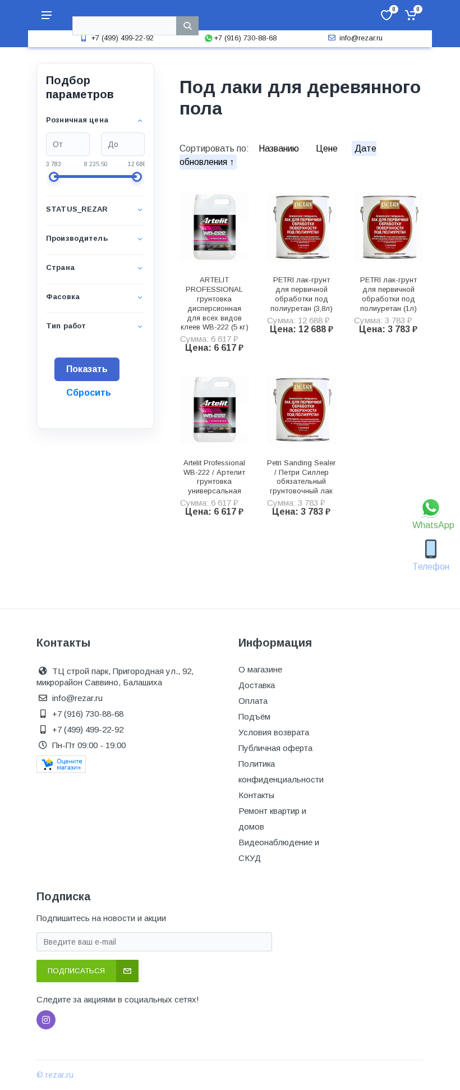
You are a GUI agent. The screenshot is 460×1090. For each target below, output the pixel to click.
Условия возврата (273, 732)
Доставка (256, 685)
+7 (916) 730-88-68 (245, 38)
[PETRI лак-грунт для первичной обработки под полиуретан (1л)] (388, 227)
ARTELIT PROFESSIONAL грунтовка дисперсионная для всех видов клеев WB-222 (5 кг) (215, 303)
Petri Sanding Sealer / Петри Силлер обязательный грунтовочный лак (301, 477)
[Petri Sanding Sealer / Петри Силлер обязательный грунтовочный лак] (301, 409)
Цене (328, 148)
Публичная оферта (275, 748)
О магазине (260, 669)
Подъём (254, 716)
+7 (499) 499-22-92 (122, 38)
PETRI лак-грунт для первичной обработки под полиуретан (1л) (388, 294)
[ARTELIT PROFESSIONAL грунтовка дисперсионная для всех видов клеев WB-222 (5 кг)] (214, 227)
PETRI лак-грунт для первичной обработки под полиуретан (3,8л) (301, 294)
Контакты (256, 795)
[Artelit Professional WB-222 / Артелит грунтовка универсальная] (214, 409)
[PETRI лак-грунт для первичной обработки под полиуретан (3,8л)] (301, 227)
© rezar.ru (54, 1074)
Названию (280, 148)
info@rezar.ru (361, 38)
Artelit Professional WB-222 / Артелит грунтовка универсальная (214, 477)
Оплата (253, 701)
